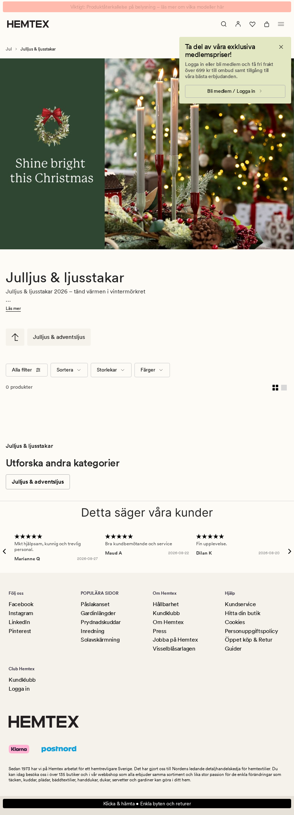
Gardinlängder (98, 613)
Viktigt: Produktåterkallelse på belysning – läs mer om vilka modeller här (147, 6)
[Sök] (224, 24)
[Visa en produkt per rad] (284, 387)
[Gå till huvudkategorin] (15, 337)
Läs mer (13, 308)
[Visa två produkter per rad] (275, 387)
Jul (9, 49)
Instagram (21, 613)
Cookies (235, 622)
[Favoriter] (252, 24)
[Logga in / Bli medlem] (238, 24)
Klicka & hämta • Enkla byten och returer (147, 803)
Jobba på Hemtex (175, 639)
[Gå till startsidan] (28, 24)
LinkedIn (19, 622)
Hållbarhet (166, 604)
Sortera (65, 370)
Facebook (21, 604)
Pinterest (20, 631)
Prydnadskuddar (101, 622)
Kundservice (240, 604)
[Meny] (281, 24)
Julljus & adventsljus (59, 337)
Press (159, 631)
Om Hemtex (168, 622)
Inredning (92, 631)
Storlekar (107, 370)
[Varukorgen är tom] (267, 24)
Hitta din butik (242, 613)
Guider (233, 648)
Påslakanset (95, 604)
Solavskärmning (100, 639)
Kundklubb (166, 613)
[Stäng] (281, 47)
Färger (148, 370)
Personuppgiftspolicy (251, 631)
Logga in (19, 688)
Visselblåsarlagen (174, 648)
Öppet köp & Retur (248, 639)
